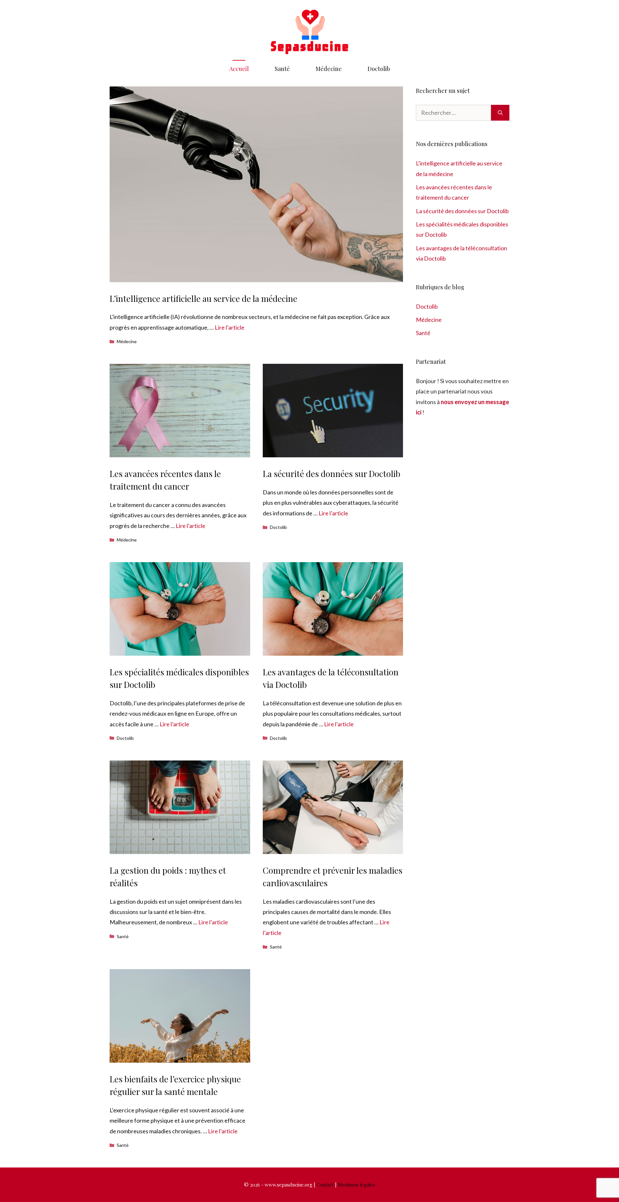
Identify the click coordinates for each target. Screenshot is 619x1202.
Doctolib (379, 69)
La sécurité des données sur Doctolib (331, 473)
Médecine (329, 69)
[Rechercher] (500, 113)
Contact (325, 1184)
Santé (282, 69)
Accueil (239, 69)
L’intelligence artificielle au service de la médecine (203, 298)
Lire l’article (229, 327)
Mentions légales (356, 1184)
